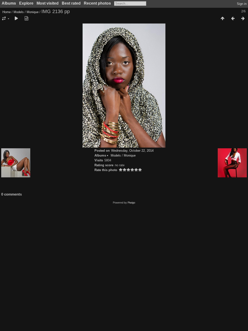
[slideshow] (16, 18)
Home (6, 12)
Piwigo (131, 202)
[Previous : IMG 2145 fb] (233, 18)
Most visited (48, 3)
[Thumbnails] (222, 18)
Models (19, 12)
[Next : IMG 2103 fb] (243, 18)
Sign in (242, 4)
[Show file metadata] (26, 18)
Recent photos (97, 3)
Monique (33, 12)
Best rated (71, 3)
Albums (9, 3)
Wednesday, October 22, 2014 (132, 150)
